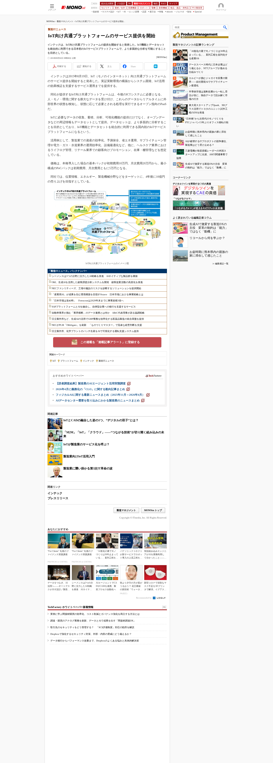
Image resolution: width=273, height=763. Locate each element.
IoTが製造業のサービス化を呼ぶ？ (86, 444)
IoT (54, 361)
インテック (88, 361)
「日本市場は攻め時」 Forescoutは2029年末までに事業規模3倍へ (88, 300)
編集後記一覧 (221, 263)
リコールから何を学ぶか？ (207, 238)
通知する (86, 66)
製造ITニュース (106, 361)
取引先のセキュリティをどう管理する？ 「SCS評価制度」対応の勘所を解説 (92, 627)
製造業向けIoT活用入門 (79, 456)
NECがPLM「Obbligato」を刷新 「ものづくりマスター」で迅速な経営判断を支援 (97, 325)
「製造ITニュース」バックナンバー (67, 271)
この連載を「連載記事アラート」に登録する (110, 342)
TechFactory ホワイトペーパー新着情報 (70, 607)
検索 (225, 27)
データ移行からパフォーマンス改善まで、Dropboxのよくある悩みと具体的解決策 (94, 640)
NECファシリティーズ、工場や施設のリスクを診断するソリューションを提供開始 (96, 288)
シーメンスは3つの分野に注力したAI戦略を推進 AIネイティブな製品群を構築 (95, 276)
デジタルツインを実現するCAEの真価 (192, 183)
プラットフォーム (69, 361)
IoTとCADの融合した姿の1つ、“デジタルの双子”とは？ (101, 420)
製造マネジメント (65, 21)
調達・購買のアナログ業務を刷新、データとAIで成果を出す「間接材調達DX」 (93, 620)
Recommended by (144, 598)
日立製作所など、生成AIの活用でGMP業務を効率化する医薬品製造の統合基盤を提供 (98, 318)
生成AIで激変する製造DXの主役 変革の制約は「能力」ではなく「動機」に (208, 227)
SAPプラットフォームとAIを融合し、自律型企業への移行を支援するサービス (94, 306)
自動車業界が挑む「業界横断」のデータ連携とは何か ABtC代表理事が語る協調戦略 (98, 312)
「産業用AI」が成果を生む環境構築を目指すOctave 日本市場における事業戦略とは (97, 294)
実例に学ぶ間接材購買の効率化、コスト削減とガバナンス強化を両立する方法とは (95, 614)
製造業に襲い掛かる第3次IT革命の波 (88, 468)
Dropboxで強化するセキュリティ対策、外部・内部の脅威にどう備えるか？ (91, 634)
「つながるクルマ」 (183, 198)
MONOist (50, 21)
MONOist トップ (153, 510)
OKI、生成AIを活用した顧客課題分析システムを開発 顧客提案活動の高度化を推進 (97, 282)
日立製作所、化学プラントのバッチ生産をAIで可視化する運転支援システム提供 (95, 331)
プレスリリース (58, 498)
